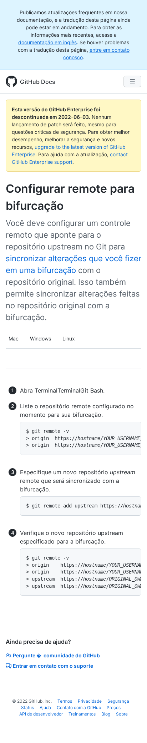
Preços (114, 707)
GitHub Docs (37, 81)
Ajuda (45, 707)
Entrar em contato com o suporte (53, 666)
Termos (64, 701)
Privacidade (90, 701)
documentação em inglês (47, 42)
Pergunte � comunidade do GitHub (56, 655)
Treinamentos (82, 714)
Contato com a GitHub (79, 707)
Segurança (118, 701)
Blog (105, 714)
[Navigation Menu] (132, 81)
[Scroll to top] (131, 727)
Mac (14, 338)
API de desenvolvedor (41, 714)
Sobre (122, 714)
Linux (68, 338)
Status (27, 707)
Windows (40, 338)
